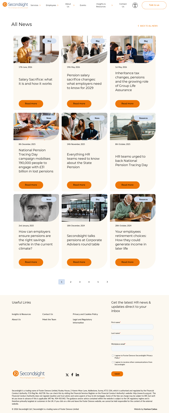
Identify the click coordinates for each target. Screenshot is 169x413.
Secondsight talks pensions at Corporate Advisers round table (84, 240)
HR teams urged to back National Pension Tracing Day (131, 161)
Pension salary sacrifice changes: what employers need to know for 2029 (84, 81)
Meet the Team (49, 319)
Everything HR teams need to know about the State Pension (83, 160)
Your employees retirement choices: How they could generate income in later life (130, 240)
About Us (16, 319)
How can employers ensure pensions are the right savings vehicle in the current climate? (36, 240)
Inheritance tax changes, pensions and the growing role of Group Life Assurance (131, 81)
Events (83, 5)
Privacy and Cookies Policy (85, 314)
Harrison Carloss (150, 409)
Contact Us (123, 5)
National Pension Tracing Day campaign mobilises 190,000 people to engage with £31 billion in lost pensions (36, 160)
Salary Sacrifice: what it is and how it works (35, 81)
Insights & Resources (21, 314)
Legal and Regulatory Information (82, 321)
